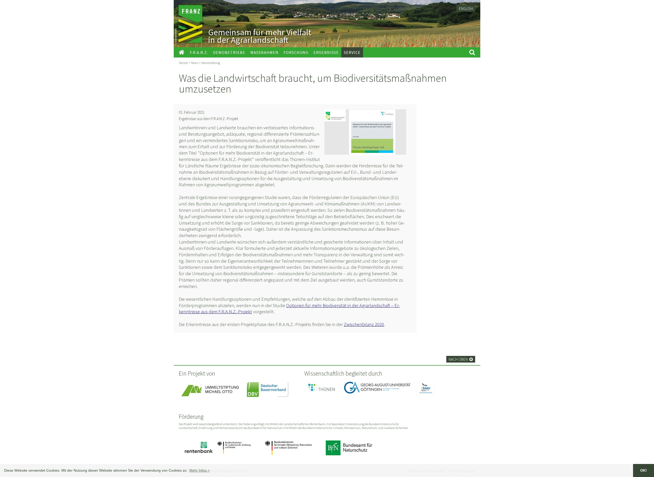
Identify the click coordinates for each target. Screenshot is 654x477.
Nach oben (461, 359)
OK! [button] (643, 470)
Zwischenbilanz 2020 (364, 324)
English (466, 8)
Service (183, 63)
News (194, 63)
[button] (200, 470)
